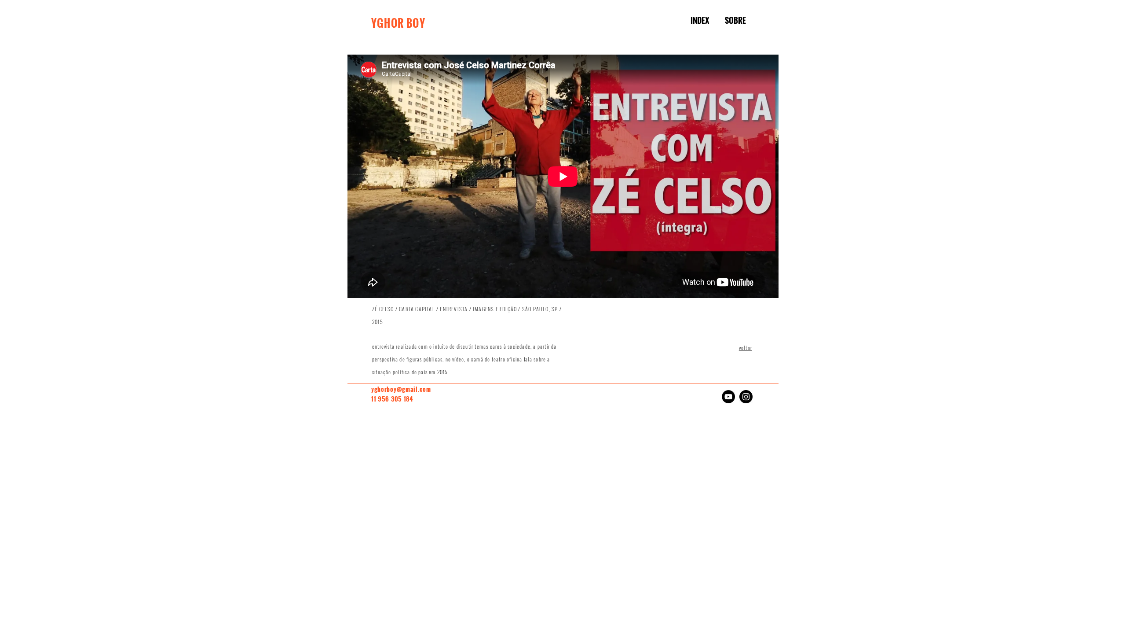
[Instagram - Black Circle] (746, 396)
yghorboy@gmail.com (401, 389)
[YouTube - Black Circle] (728, 396)
